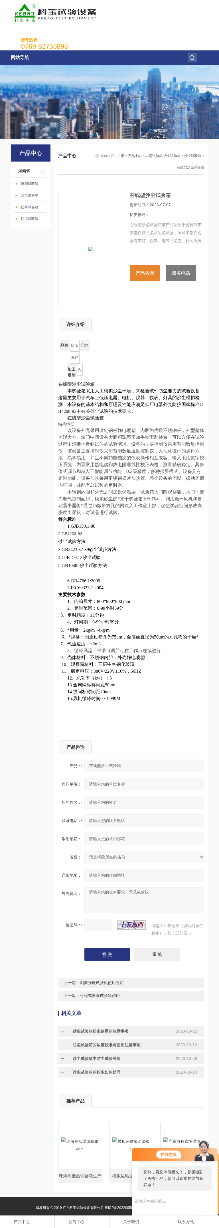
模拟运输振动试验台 (131, 1175)
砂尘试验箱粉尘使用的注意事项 (101, 1031)
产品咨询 (145, 273)
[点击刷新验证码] (131, 925)
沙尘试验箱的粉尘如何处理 (97, 1072)
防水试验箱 (29, 207)
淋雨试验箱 (29, 184)
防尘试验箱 (29, 219)
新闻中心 (76, 1221)
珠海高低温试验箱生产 (80, 1175)
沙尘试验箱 (29, 195)
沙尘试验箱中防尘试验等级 (97, 1058)
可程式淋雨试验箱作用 (100, 995)
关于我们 (131, 1221)
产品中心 (135, 156)
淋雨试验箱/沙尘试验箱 (163, 156)
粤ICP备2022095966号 (123, 1208)
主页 (120, 156)
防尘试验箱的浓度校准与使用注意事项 (107, 1045)
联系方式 (186, 1221)
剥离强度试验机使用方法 (102, 982)
